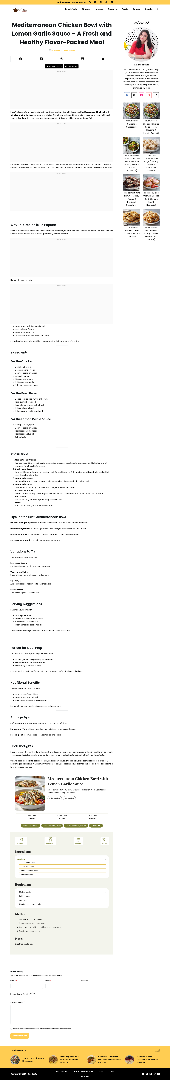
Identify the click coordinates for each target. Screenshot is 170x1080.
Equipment (50, 843)
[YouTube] (112, 2)
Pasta (125, 9)
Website (84, 980)
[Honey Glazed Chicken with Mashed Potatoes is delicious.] (91, 1059)
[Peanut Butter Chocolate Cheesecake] (15, 1059)
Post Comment (20, 1036)
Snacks (149, 9)
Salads (136, 9)
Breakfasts (71, 9)
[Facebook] (90, 2)
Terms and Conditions (83, 1072)
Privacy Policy (62, 1072)
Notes (104, 843)
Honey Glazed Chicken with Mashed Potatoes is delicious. (109, 1060)
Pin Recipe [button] (69, 798)
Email (48, 980)
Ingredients (21, 843)
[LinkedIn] (82, 59)
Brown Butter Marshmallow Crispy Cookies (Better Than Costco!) (151, 233)
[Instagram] (95, 2)
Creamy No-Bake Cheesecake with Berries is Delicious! (147, 1060)
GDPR (101, 1072)
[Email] (103, 59)
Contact (85, 1076)
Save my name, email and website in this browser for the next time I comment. (42, 1029)
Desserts (112, 9)
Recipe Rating (16, 994)
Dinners (86, 9)
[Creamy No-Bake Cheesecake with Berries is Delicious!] (129, 1059)
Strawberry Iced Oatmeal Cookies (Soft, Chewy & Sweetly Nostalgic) (151, 199)
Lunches (99, 9)
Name (13, 980)
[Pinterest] (101, 2)
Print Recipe (72, 66)
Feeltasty (32, 1074)
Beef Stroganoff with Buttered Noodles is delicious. (69, 1060)
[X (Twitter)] (41, 59)
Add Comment (17, 1002)
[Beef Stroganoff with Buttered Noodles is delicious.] (53, 1059)
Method (78, 843)
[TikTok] (106, 2)
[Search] (158, 9)
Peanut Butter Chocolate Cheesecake (131, 123)
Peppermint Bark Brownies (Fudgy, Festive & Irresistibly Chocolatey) (132, 199)
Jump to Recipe (55, 66)
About (111, 1072)
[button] (105, 859)
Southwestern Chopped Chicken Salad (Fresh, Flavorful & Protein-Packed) (151, 126)
